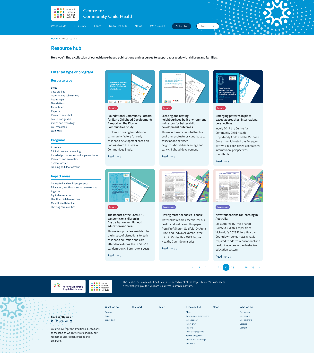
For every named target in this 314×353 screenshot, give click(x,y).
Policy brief (57, 107)
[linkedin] (72, 321)
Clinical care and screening (66, 151)
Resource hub (118, 26)
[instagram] (63, 321)
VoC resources (59, 127)
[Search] (213, 26)
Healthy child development (66, 199)
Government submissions (65, 95)
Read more (115, 156)
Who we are (158, 26)
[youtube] (67, 321)
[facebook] (53, 321)
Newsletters (58, 103)
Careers (243, 323)
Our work (80, 26)
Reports (55, 111)
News (138, 26)
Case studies (58, 91)
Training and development (65, 167)
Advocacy (56, 147)
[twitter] (58, 321)
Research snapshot (61, 115)
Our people (245, 316)
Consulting (110, 319)
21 (219, 267)
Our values (245, 312)
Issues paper (58, 99)
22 (226, 267)
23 (232, 267)
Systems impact (60, 163)
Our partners (246, 319)
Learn (97, 26)
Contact (243, 327)
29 (252, 267)
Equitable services (61, 195)
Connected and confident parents (69, 183)
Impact (108, 316)
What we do (59, 26)
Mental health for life (63, 203)
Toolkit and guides (61, 119)
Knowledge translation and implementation (75, 155)
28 (246, 267)
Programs (109, 312)
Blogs (54, 88)
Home (54, 38)
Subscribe (181, 26)
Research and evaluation (64, 159)
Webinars (56, 131)
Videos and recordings (63, 123)
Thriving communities (63, 207)
